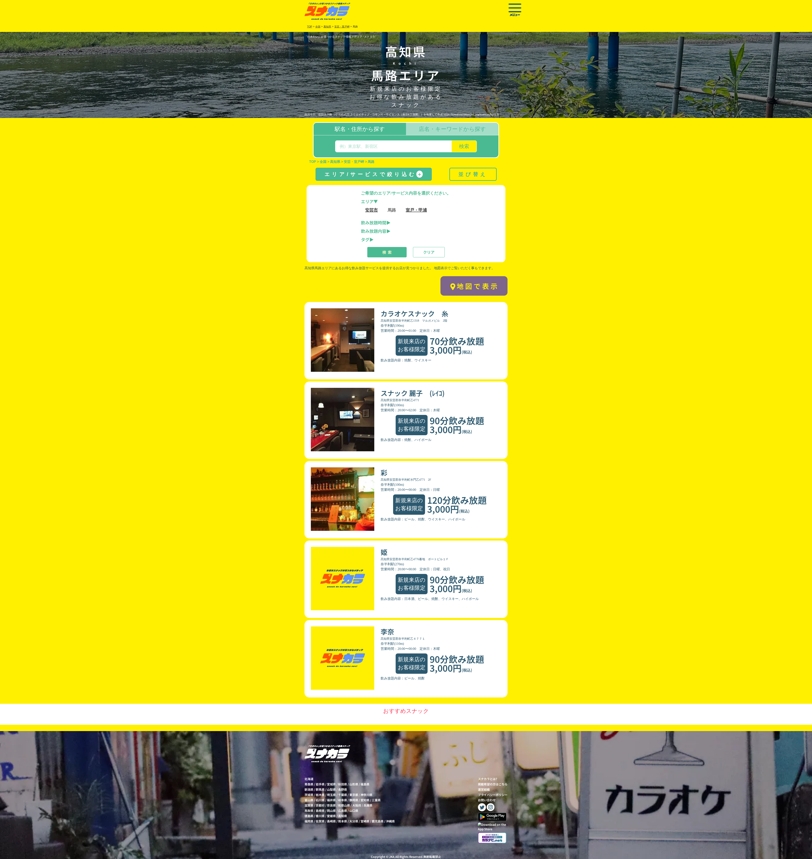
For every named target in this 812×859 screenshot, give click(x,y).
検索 (464, 146)
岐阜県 (342, 800)
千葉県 (342, 795)
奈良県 (331, 805)
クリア (429, 252)
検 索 (387, 252)
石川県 (320, 800)
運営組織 (484, 789)
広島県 (342, 810)
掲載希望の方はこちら (493, 784)
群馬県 (320, 789)
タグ (365, 239)
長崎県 (331, 821)
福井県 (331, 800)
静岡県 (353, 800)
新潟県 (308, 789)
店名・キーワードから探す (452, 129)
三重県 (376, 800)
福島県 (365, 784)
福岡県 (308, 821)
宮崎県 (365, 821)
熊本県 (342, 821)
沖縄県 (390, 821)
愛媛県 (331, 816)
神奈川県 (366, 795)
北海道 (308, 779)
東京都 (353, 795)
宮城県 (331, 784)
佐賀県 (320, 821)
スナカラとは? (487, 779)
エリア (367, 201)
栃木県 (320, 795)
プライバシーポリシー (493, 795)
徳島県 (308, 816)
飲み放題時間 (373, 223)
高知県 (342, 816)
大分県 (353, 821)
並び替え (473, 174)
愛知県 (365, 800)
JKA (392, 857)
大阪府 (356, 805)
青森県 (308, 784)
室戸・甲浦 (416, 210)
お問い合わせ (487, 800)
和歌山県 (344, 805)
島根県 (320, 810)
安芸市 (371, 210)
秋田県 (342, 784)
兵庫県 (367, 805)
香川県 (320, 816)
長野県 (342, 789)
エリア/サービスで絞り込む (373, 174)
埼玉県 (331, 795)
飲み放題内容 (373, 231)
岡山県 (331, 810)
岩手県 (320, 784)
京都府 (320, 805)
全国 (317, 26)
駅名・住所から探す (360, 129)
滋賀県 (308, 805)
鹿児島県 (378, 821)
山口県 (353, 810)
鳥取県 (308, 810)
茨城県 (308, 795)
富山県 (308, 800)
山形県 (353, 784)
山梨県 (331, 789)
